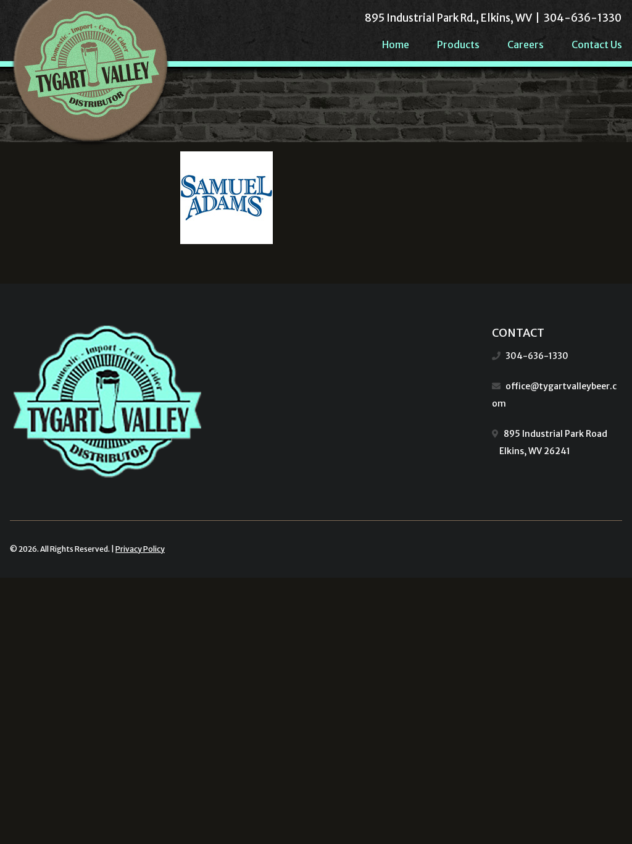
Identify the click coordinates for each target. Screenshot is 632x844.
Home (395, 44)
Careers (525, 44)
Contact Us (597, 44)
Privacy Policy (140, 549)
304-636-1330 (536, 355)
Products (458, 44)
